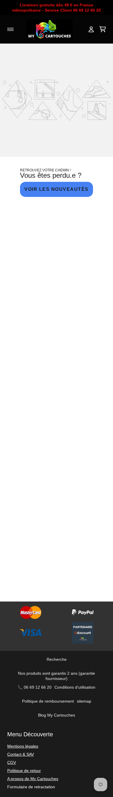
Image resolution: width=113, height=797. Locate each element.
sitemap (84, 701)
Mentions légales (22, 746)
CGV (11, 762)
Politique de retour (24, 770)
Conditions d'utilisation (74, 687)
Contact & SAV (20, 754)
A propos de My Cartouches (32, 778)
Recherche (57, 659)
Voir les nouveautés (56, 189)
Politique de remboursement (48, 701)
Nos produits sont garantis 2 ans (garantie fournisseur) (56, 676)
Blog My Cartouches (56, 715)
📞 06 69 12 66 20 (35, 687)
